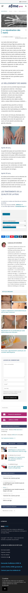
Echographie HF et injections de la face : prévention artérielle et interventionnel (16, 459)
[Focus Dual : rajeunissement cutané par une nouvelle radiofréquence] (14, 342)
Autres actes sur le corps (21, 38)
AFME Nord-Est (17, 429)
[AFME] (13, 6)
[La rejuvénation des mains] (14, 20)
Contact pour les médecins (10, 570)
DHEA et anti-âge (7, 500)
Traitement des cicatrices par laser (11, 478)
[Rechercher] (25, 407)
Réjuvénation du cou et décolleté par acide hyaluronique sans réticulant (13, 331)
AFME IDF (14, 434)
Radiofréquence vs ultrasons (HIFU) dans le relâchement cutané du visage (17, 450)
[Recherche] (26, 6)
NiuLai (4, 487)
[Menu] (2, 6)
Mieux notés (12, 443)
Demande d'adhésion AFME (10, 563)
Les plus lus (20, 443)
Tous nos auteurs (5, 554)
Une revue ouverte (5, 550)
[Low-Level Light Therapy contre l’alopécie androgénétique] (4, 465)
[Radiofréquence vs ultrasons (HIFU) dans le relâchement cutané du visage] (4, 449)
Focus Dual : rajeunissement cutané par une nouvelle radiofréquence (13, 351)
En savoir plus (5, 585)
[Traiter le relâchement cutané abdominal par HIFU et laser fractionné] (14, 302)
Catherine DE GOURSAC (8, 36)
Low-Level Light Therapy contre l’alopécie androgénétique (16, 467)
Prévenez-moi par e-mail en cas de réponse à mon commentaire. (12, 392)
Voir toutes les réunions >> (8, 438)
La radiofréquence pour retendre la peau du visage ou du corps (13, 483)
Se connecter (23, 1)
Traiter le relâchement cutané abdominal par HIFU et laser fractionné (13, 311)
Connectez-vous (5, 557)
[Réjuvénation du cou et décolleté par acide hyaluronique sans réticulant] (14, 322)
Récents (4, 443)
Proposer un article (5, 552)
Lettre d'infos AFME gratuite (11, 567)
